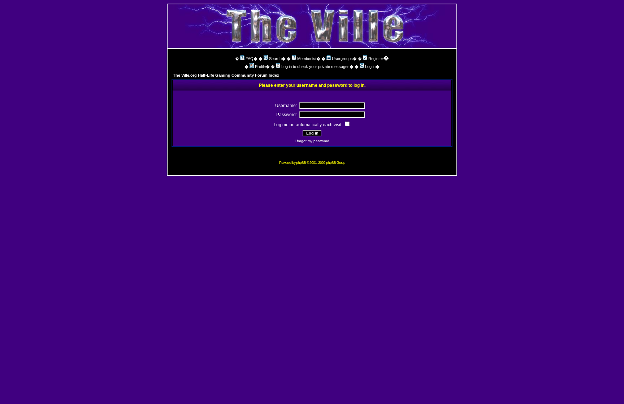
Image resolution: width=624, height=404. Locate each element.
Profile (260, 66)
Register (375, 58)
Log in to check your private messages (315, 66)
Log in (370, 66)
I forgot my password (312, 141)
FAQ (250, 58)
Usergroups (342, 58)
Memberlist (306, 58)
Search (275, 58)
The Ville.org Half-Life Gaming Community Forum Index (226, 75)
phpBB (301, 163)
